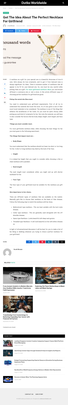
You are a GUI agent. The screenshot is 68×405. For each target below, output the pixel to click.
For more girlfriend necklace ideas (38, 89)
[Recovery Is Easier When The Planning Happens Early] (8, 379)
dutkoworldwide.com (45, 398)
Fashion (6, 12)
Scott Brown (11, 25)
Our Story (39, 394)
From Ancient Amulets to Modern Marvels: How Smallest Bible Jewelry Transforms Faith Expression (17, 288)
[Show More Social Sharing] (43, 30)
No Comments (47, 25)
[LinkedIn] (5, 93)
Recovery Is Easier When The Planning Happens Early (30, 377)
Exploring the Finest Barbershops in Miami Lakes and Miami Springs (49, 287)
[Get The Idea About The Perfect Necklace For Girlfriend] (34, 55)
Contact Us (29, 394)
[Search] (63, 3)
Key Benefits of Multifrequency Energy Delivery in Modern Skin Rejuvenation (37, 370)
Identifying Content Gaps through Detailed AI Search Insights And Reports (37, 350)
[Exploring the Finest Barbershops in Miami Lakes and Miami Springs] (50, 275)
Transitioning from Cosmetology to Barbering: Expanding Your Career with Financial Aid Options (16, 317)
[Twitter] (5, 88)
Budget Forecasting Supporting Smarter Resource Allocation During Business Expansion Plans (38, 361)
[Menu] (5, 3)
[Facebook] (5, 84)
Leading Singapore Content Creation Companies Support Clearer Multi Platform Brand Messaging (38, 342)
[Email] (5, 102)
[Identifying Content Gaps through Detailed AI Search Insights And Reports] (8, 353)
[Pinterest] (5, 97)
